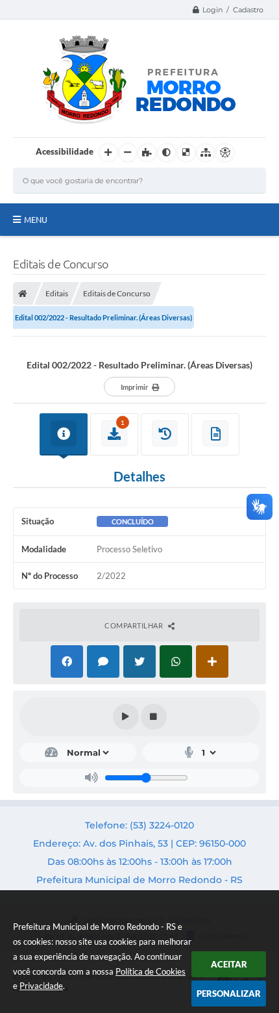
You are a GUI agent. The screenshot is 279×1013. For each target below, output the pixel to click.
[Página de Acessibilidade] (225, 152)
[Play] (126, 717)
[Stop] (154, 717)
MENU (35, 219)
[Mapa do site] (205, 152)
